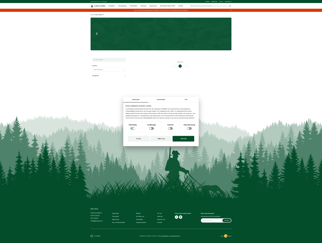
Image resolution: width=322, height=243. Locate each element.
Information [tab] (161, 99)
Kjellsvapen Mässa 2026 (167, 6)
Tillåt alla (183, 139)
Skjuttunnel (153, 6)
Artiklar (180, 6)
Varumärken (133, 6)
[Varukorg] (230, 5)
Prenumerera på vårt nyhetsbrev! (210, 216)
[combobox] (209, 5)
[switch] (151, 128)
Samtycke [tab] (135, 99)
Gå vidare (226, 220)
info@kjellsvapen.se (96, 221)
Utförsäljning (122, 6)
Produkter (112, 6)
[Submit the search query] (93, 60)
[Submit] (192, 6)
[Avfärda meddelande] (231, 10)
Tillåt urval (161, 139)
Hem (92, 14)
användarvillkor (174, 236)
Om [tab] (186, 99)
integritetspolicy (165, 236)
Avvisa (138, 139)
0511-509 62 (94, 218)
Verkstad (143, 6)
